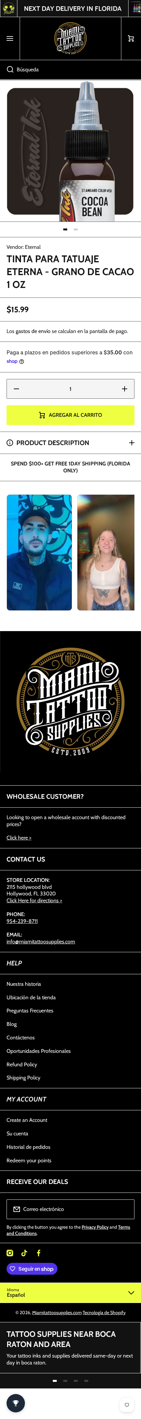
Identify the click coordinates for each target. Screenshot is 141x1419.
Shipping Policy (23, 1078)
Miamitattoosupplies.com (57, 1312)
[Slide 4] (86, 1381)
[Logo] (70, 38)
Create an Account (27, 1120)
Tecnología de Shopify (104, 1312)
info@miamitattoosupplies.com (41, 941)
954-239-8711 (22, 921)
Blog (12, 1024)
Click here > (19, 838)
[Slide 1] (65, 229)
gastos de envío (33, 331)
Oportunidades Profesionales (39, 1051)
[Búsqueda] (6, 70)
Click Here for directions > (34, 900)
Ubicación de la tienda (31, 997)
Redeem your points (29, 1160)
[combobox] (70, 70)
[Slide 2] (76, 229)
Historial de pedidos (28, 1147)
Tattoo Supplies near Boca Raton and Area (61, 1339)
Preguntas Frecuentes (30, 1010)
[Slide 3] (76, 1381)
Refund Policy (22, 1064)
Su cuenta (17, 1133)
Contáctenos (21, 1037)
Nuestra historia (24, 984)
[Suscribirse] (125, 1209)
